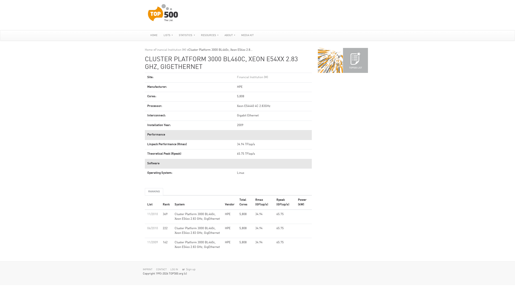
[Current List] (355, 60)
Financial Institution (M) (170, 50)
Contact (161, 269)
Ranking (154, 191)
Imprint (147, 269)
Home (154, 35)
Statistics (186, 35)
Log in (174, 269)
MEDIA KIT (247, 35)
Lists (167, 35)
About (229, 35)
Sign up (191, 269)
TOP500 (330, 60)
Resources (209, 35)
